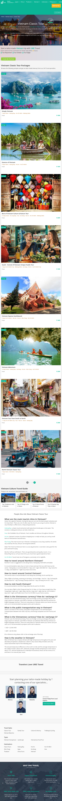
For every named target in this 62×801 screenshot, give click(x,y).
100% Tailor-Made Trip (11, 791)
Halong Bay (8, 528)
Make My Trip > (56, 5)
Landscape (21, 740)
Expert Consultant (31, 775)
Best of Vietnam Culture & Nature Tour (15, 214)
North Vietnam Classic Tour (11, 470)
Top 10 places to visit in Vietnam (8, 505)
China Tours (21, 751)
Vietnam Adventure (8, 367)
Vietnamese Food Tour (37, 740)
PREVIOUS (27, 482)
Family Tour (21, 730)
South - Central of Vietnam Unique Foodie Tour (18, 265)
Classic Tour (17, 16)
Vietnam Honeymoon (10, 740)
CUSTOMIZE (58, 12)
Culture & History (36, 730)
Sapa (19, 749)
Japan (16, 2)
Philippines (53, 2)
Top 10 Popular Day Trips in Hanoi (53, 505)
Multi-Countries (10, 2)
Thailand (28, 2)
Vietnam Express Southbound (12, 316)
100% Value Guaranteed (31, 791)
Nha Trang (8, 542)
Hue (6, 533)
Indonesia (44, 2)
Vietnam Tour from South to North (14, 418)
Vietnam (36, 2)
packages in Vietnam (36, 27)
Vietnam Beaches (9, 733)
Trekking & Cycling (49, 730)
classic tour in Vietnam (11, 27)
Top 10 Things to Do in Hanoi (23, 505)
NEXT (34, 482)
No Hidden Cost (51, 791)
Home (4, 2)
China (22, 2)
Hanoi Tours (7, 747)
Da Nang (33, 749)
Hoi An (6, 536)
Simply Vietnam (7, 111)
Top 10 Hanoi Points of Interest (38, 505)
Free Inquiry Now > (49, 703)
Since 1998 (11, 775)
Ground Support (51, 775)
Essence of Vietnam (8, 162)
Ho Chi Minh (8, 557)
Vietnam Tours (9, 16)
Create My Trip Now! (8, 59)
